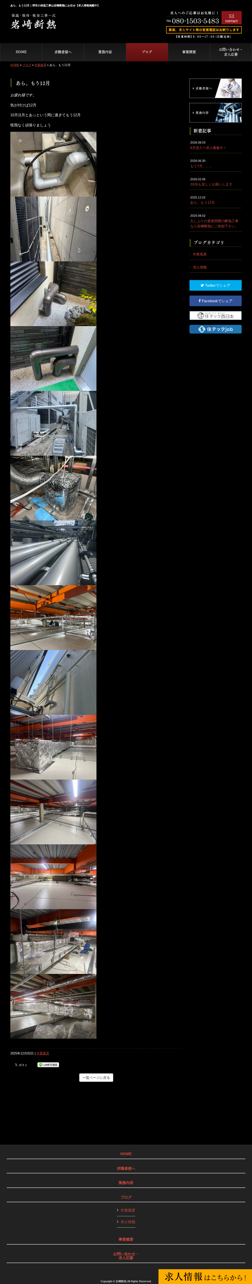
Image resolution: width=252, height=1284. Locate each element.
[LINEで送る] (48, 1064)
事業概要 (126, 1239)
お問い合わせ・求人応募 (126, 1256)
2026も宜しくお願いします (211, 182)
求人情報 (200, 267)
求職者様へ (126, 1168)
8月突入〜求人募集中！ (208, 145)
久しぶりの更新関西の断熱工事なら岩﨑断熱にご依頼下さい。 (214, 221)
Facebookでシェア (217, 301)
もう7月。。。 (201, 163)
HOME (14, 65)
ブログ (26, 65)
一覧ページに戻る (96, 1078)
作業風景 (40, 65)
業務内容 (126, 1183)
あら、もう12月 (202, 200)
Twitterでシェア (217, 285)
